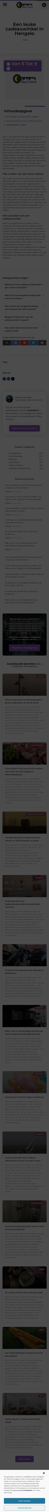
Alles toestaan (24, 1501)
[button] (44, 1473)
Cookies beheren (24, 1508)
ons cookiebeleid (25, 1490)
